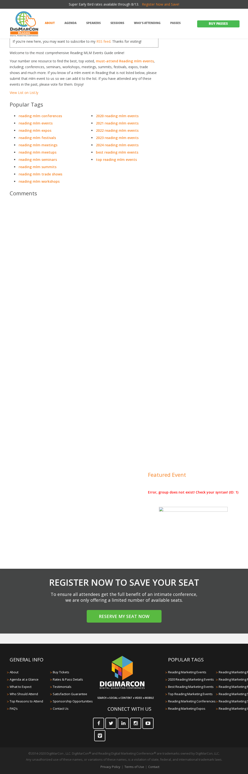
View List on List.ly (24, 92)
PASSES (175, 23)
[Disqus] (84, 268)
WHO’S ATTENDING (147, 23)
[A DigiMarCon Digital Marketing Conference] (122, 688)
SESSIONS (117, 23)
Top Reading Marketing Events (190, 694)
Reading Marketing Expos (186, 708)
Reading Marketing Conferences (192, 701)
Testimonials (62, 686)
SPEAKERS (93, 23)
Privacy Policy (110, 767)
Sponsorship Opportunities (73, 701)
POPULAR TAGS (186, 659)
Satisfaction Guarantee (70, 694)
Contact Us (61, 708)
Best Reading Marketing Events (191, 686)
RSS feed (103, 41)
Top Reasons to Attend (26, 701)
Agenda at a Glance (24, 679)
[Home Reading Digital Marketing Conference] (24, 24)
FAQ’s (14, 708)
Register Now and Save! (160, 4)
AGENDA (70, 23)
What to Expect (20, 686)
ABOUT (50, 23)
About (14, 672)
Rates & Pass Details (68, 679)
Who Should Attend (24, 694)
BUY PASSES (218, 24)
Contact (153, 767)
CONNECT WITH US (129, 709)
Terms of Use (134, 767)
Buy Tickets (61, 672)
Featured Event (167, 474)
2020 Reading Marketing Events (191, 679)
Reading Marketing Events (187, 672)
